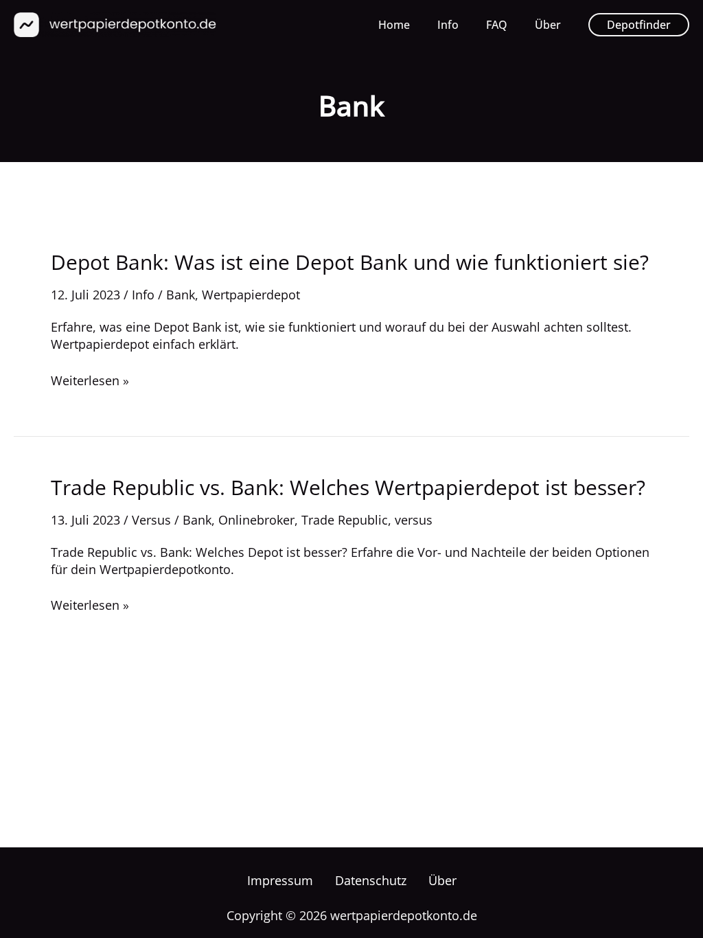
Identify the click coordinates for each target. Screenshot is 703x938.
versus (414, 520)
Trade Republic (344, 520)
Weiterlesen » (90, 380)
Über (548, 24)
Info (448, 24)
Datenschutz (370, 880)
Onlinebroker (256, 520)
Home (394, 24)
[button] (638, 24)
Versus (151, 520)
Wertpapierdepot (251, 294)
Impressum (280, 880)
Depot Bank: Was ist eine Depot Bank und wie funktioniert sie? (350, 262)
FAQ (496, 24)
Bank (180, 294)
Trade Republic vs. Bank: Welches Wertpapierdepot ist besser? (348, 487)
